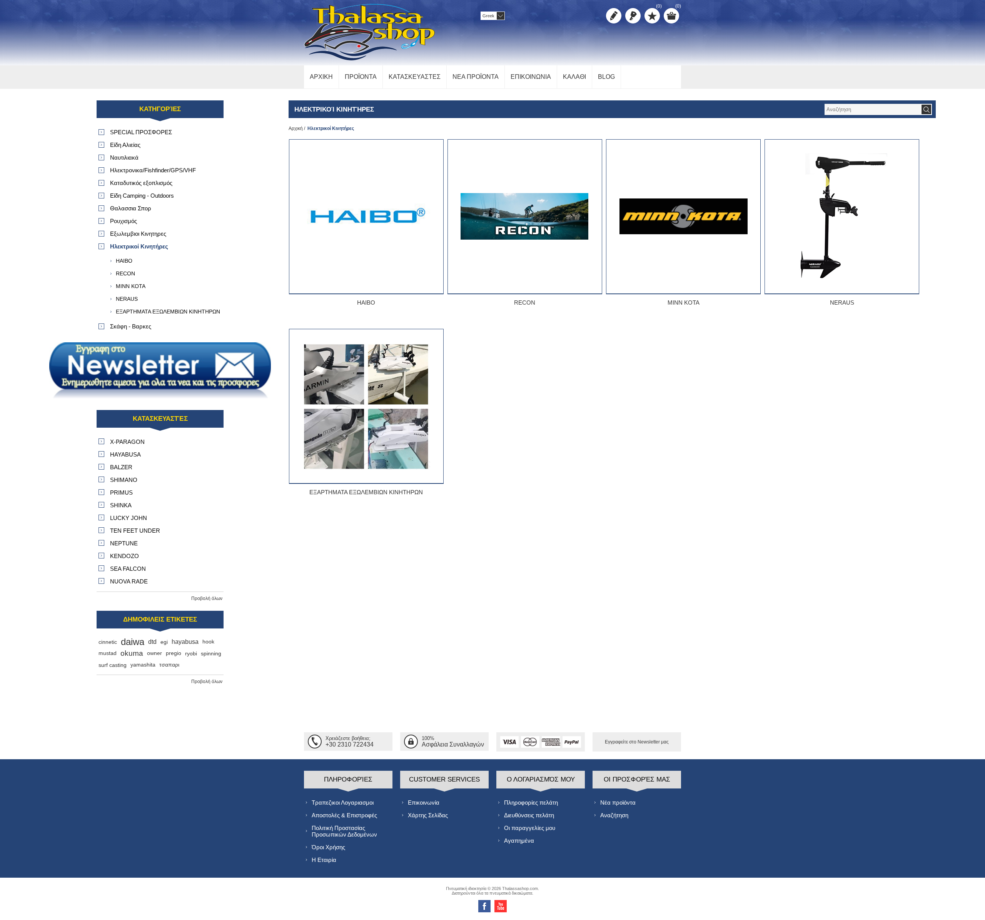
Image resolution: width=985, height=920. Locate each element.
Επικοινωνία (423, 802)
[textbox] (873, 109)
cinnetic (107, 642)
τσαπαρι (169, 665)
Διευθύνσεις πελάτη (529, 815)
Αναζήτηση (614, 815)
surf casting (112, 665)
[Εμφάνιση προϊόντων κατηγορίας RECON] (524, 216)
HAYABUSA (125, 454)
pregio (173, 653)
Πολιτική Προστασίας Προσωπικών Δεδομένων (344, 831)
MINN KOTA (684, 302)
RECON (524, 302)
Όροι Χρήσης (328, 847)
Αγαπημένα (519, 840)
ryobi (191, 653)
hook (208, 642)
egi (164, 642)
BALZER (121, 467)
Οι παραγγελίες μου (529, 828)
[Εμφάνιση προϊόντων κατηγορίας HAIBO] (366, 216)
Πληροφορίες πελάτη (531, 802)
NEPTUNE (124, 543)
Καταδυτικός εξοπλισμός (141, 183)
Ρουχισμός (123, 221)
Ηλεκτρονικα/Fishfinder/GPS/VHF (153, 170)
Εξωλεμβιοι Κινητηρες (138, 233)
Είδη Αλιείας (125, 145)
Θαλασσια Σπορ (130, 208)
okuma (131, 653)
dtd (152, 641)
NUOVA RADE (129, 581)
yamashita (142, 665)
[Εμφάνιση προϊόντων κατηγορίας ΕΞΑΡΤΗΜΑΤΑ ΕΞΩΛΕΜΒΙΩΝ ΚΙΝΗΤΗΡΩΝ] (366, 406)
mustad (107, 653)
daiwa (132, 642)
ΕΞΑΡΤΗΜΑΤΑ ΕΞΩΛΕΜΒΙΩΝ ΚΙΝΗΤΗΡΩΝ (366, 492)
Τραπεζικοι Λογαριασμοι (343, 802)
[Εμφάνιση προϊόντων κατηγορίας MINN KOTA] (683, 216)
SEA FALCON (128, 568)
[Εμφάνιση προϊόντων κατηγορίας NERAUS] (842, 216)
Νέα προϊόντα (618, 802)
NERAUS (842, 302)
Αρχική (296, 128)
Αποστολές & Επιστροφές (344, 815)
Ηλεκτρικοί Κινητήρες (139, 246)
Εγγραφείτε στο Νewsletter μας (637, 742)
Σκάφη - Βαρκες (130, 326)
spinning (211, 653)
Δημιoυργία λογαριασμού (613, 15)
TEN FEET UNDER (135, 530)
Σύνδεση (633, 15)
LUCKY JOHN (128, 518)
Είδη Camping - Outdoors (142, 195)
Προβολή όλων (206, 598)
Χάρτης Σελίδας (428, 815)
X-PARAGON (127, 441)
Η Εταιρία (324, 860)
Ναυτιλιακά (124, 157)
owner (154, 653)
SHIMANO (123, 480)
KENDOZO (124, 556)
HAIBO (366, 302)
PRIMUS (121, 492)
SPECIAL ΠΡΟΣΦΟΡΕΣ (141, 132)
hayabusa (185, 641)
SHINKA (121, 505)
